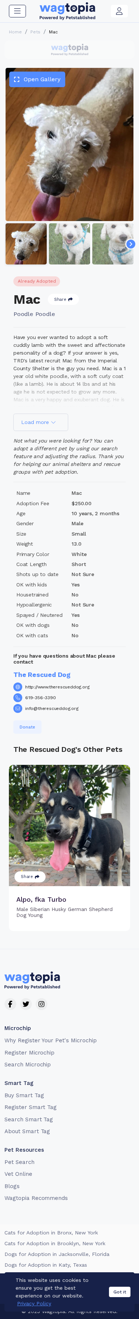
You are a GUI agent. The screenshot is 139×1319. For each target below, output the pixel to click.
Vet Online (18, 1174)
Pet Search (19, 1162)
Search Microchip (27, 1064)
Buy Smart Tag (24, 1095)
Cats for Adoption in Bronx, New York (51, 1233)
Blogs (12, 1186)
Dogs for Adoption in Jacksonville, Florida (56, 1254)
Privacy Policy (34, 1303)
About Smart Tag (27, 1131)
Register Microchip (29, 1052)
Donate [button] (27, 727)
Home (15, 31)
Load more (36, 422)
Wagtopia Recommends (36, 1198)
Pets (35, 31)
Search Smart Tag (28, 1119)
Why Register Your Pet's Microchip (50, 1040)
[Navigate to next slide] (130, 244)
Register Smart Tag (30, 1107)
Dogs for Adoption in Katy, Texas (45, 1265)
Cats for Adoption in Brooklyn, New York (54, 1243)
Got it (119, 1292)
